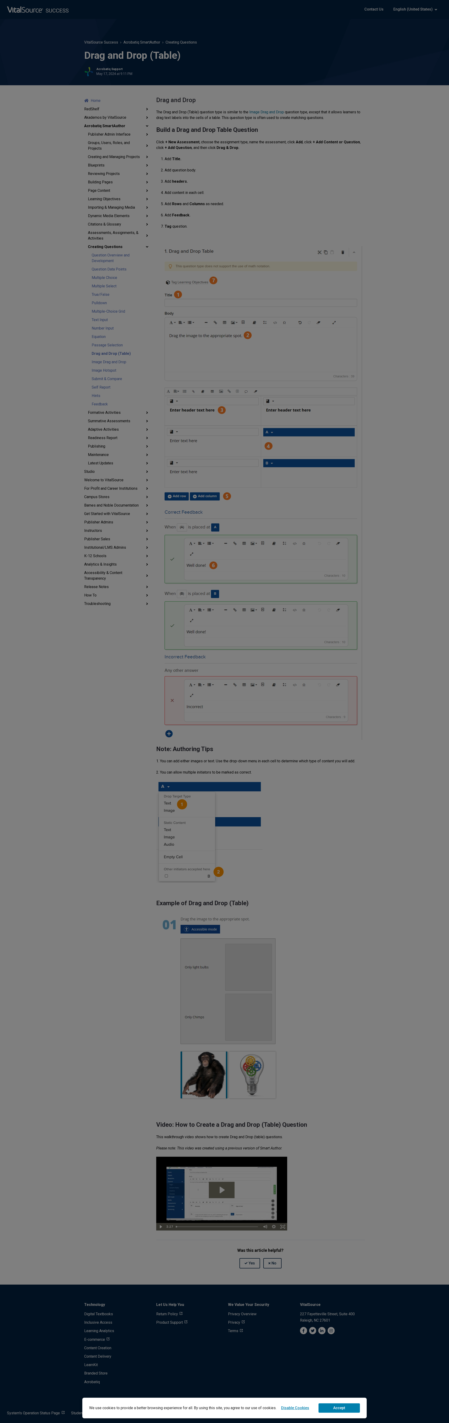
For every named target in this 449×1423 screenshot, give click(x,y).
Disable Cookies (295, 1408)
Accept (339, 1408)
